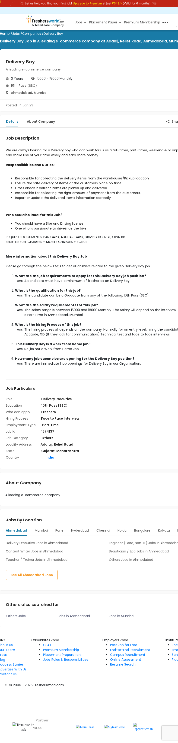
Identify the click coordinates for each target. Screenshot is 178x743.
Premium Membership (61, 649)
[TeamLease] (85, 727)
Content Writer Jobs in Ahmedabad (34, 551)
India (49, 457)
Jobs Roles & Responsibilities (65, 659)
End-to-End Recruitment (130, 649)
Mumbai (40, 92)
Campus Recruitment (127, 654)
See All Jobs (32, 575)
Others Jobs (16, 616)
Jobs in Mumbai (121, 616)
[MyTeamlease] (114, 727)
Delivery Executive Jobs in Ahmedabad (37, 543)
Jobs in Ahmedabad (74, 616)
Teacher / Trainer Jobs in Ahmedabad (36, 559)
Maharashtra (67, 451)
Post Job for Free (123, 645)
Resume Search (123, 664)
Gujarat (48, 451)
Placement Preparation (62, 654)
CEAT (47, 645)
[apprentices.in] (144, 727)
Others (47, 438)
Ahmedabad (21, 92)
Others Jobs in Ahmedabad (131, 559)
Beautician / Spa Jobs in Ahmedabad (139, 551)
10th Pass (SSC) (24, 85)
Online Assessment (125, 659)
